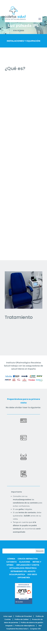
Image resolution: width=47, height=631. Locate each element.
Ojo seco (32, 574)
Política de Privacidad (23, 616)
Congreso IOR (35, 629)
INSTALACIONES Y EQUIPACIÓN (23, 41)
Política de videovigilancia (25, 626)
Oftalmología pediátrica (23, 568)
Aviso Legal (7, 616)
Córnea (11, 559)
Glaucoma (24, 562)
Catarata (11, 562)
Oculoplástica (17, 574)
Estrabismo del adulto (23, 571)
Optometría (24, 577)
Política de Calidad (21, 619)
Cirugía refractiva (28, 559)
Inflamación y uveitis (27, 565)
